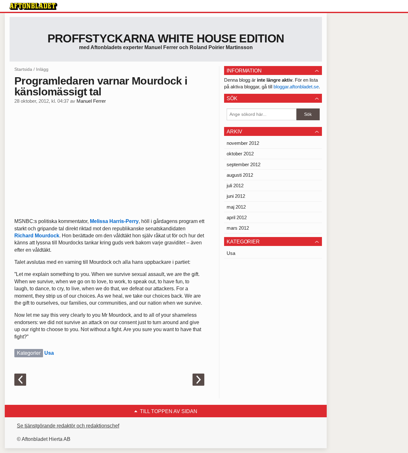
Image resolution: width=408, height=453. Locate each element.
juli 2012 (235, 185)
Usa (49, 353)
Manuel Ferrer (91, 101)
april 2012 (237, 217)
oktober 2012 (240, 153)
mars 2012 (238, 228)
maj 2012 (236, 207)
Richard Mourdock (36, 235)
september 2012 (243, 164)
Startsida (23, 69)
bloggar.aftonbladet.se (296, 86)
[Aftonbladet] (33, 6)
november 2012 (243, 143)
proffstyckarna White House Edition (165, 38)
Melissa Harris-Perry (114, 221)
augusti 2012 (240, 175)
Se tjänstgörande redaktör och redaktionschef (68, 425)
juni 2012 (236, 196)
